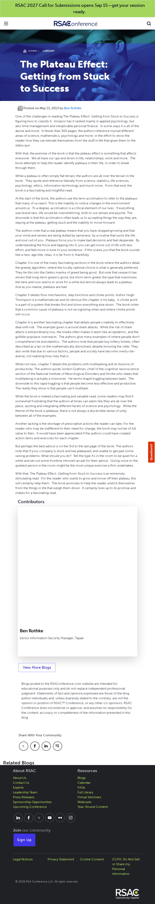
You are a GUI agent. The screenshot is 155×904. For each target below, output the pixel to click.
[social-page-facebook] (28, 817)
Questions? (151, 452)
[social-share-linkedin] (46, 746)
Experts (18, 787)
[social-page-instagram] (70, 817)
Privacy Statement (61, 859)
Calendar (84, 783)
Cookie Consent (92, 859)
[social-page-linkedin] (18, 817)
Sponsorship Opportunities (32, 802)
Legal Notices (23, 859)
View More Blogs (37, 667)
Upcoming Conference (30, 807)
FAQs (81, 787)
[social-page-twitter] (39, 817)
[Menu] (6, 23)
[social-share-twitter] (23, 746)
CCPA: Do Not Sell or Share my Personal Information (126, 866)
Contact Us (21, 783)
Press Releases (23, 797)
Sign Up (24, 840)
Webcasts (84, 802)
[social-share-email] (57, 746)
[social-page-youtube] (49, 817)
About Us (19, 778)
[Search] (149, 23)
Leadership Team (25, 792)
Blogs (82, 778)
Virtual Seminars (89, 797)
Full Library (85, 792)
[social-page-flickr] (60, 817)
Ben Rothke (72, 108)
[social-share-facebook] (35, 746)
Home (32, 50)
